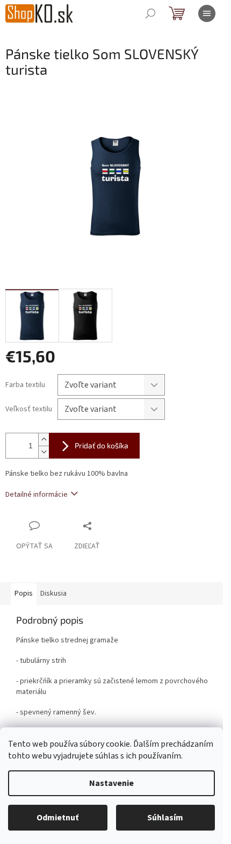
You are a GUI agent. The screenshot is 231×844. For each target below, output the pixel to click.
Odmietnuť (57, 818)
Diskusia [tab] (53, 593)
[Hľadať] (150, 13)
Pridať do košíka (101, 445)
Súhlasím (165, 818)
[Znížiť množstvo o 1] (43, 452)
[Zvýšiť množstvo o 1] (43, 439)
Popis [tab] (24, 593)
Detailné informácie (36, 494)
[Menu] (207, 13)
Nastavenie (111, 783)
